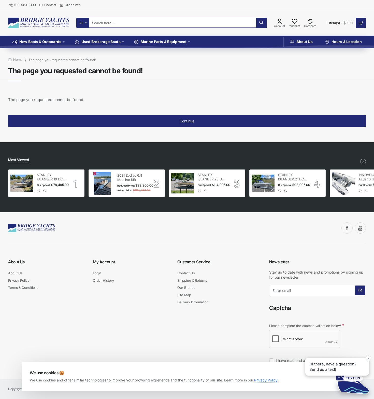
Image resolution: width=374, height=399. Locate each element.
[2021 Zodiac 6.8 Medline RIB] (102, 183)
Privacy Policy (265, 380)
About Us (16, 261)
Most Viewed (18, 160)
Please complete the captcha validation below (305, 326)
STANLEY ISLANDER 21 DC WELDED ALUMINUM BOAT (292, 177)
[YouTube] (360, 228)
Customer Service (193, 261)
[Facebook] (347, 228)
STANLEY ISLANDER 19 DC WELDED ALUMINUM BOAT (51, 177)
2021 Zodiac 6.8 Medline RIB (129, 177)
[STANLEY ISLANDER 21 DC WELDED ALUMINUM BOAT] (263, 183)
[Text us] (353, 385)
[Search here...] (261, 22)
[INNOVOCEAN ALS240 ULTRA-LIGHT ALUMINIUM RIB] (343, 183)
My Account (104, 261)
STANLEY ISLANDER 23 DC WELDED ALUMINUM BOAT (212, 177)
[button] (39, 191)
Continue (187, 121)
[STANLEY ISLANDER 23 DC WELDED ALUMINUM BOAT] (182, 183)
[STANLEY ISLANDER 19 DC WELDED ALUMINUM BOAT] (21, 183)
